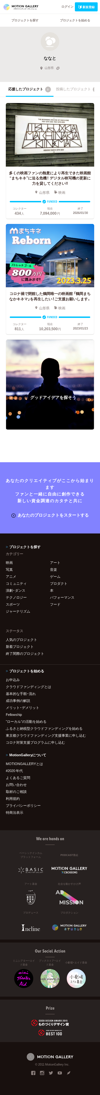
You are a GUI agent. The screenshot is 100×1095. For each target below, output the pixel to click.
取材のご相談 (16, 791)
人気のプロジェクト (21, 639)
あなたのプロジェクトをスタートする (53, 515)
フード (55, 604)
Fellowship (14, 714)
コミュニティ (16, 583)
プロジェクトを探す (25, 20)
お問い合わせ (16, 784)
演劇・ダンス (15, 590)
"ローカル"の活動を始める (26, 721)
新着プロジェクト (20, 646)
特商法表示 (14, 812)
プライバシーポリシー (23, 805)
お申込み (13, 679)
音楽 (53, 569)
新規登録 (89, 7)
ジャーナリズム (18, 611)
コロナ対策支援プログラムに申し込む (35, 742)
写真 (9, 569)
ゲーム (55, 576)
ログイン (67, 6)
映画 (9, 562)
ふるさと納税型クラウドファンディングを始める (44, 728)
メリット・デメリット (22, 707)
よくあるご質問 (18, 777)
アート (55, 562)
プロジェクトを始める (75, 20)
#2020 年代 (14, 770)
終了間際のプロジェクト (25, 653)
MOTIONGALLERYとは (24, 763)
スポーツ (13, 604)
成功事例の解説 (18, 700)
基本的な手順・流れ (21, 693)
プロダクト (58, 583)
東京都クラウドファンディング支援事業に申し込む (46, 735)
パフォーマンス (62, 597)
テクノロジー (16, 597)
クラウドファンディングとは (28, 686)
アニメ (11, 576)
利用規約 (13, 798)
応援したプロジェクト (28, 88)
